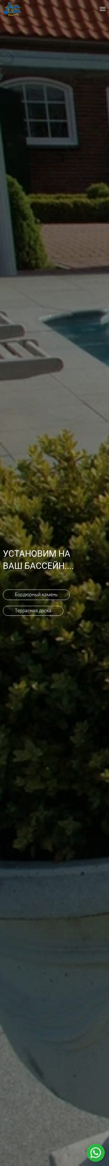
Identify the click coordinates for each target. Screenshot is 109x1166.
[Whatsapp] (95, 1152)
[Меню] (102, 8)
